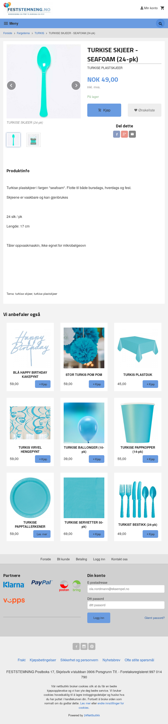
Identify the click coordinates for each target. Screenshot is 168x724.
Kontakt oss (119, 559)
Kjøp (106, 110)
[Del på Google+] (124, 134)
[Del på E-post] (132, 134)
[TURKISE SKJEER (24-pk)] (44, 81)
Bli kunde (63, 559)
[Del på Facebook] (116, 134)
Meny (13, 23)
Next (80, 84)
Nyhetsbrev (111, 659)
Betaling (81, 559)
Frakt (21, 659)
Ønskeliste (146, 110)
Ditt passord (95, 598)
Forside (7, 33)
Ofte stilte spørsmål (139, 659)
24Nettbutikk (92, 715)
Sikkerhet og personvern (79, 659)
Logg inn (99, 559)
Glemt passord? (155, 618)
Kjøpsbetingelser (43, 659)
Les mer (85, 703)
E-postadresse (97, 582)
